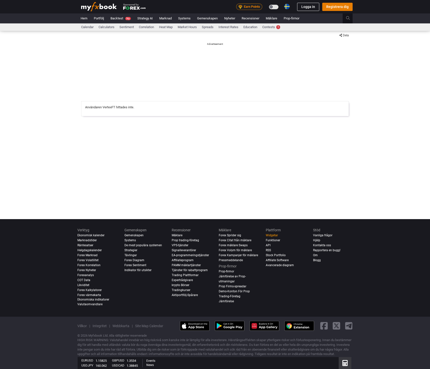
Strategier (130, 250)
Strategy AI (145, 18)
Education (250, 27)
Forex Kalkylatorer (89, 290)
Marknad (165, 18)
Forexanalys (85, 275)
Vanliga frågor (322, 235)
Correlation (146, 27)
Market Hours (187, 27)
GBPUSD (118, 360)
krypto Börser (180, 285)
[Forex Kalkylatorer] (345, 363)
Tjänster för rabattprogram (190, 270)
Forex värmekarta (89, 295)
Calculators (106, 27)
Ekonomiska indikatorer (93, 299)
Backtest (120, 18)
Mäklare (271, 18)
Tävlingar (130, 255)
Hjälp (316, 240)
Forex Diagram (134, 260)
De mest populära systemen (143, 245)
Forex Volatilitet (88, 260)
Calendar (87, 27)
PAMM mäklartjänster (186, 265)
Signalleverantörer (184, 250)
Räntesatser (85, 245)
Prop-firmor (291, 18)
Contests (270, 27)
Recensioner (250, 18)
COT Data (83, 280)
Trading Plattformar (185, 275)
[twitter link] (336, 325)
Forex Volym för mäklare (235, 250)
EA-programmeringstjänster (190, 255)
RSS (268, 250)
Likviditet (83, 285)
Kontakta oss (322, 245)
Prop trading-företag (185, 240)
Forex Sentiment (135, 265)
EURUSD (87, 360)
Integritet (100, 326)
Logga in (308, 7)
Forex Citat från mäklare (235, 240)
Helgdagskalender (89, 250)
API (268, 245)
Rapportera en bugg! (326, 250)
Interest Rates (228, 27)
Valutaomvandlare (90, 304)
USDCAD (118, 365)
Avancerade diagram (280, 265)
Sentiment (126, 27)
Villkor (82, 326)
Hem (84, 18)
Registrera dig (337, 7)
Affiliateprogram (183, 260)
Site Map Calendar (149, 326)
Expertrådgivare (182, 280)
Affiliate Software (277, 260)
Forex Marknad (87, 255)
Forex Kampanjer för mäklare (238, 255)
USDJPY (87, 365)
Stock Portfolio (276, 255)
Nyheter (229, 18)
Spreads (208, 27)
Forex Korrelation (89, 265)
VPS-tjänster (180, 245)
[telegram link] (349, 325)
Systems (184, 18)
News (150, 365)
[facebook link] (324, 325)
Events (150, 361)
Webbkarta (120, 326)
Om (315, 255)
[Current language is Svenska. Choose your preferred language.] (287, 6)
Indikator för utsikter (138, 270)
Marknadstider (87, 240)
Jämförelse (226, 301)
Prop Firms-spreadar (232, 286)
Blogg (317, 260)
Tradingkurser (181, 290)
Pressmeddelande (231, 260)
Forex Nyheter (86, 270)
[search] (351, 18)
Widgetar (272, 235)
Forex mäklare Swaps (233, 245)
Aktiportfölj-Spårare (185, 295)
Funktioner (273, 240)
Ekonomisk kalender (91, 235)
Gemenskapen (207, 18)
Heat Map (166, 27)
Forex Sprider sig (230, 235)
